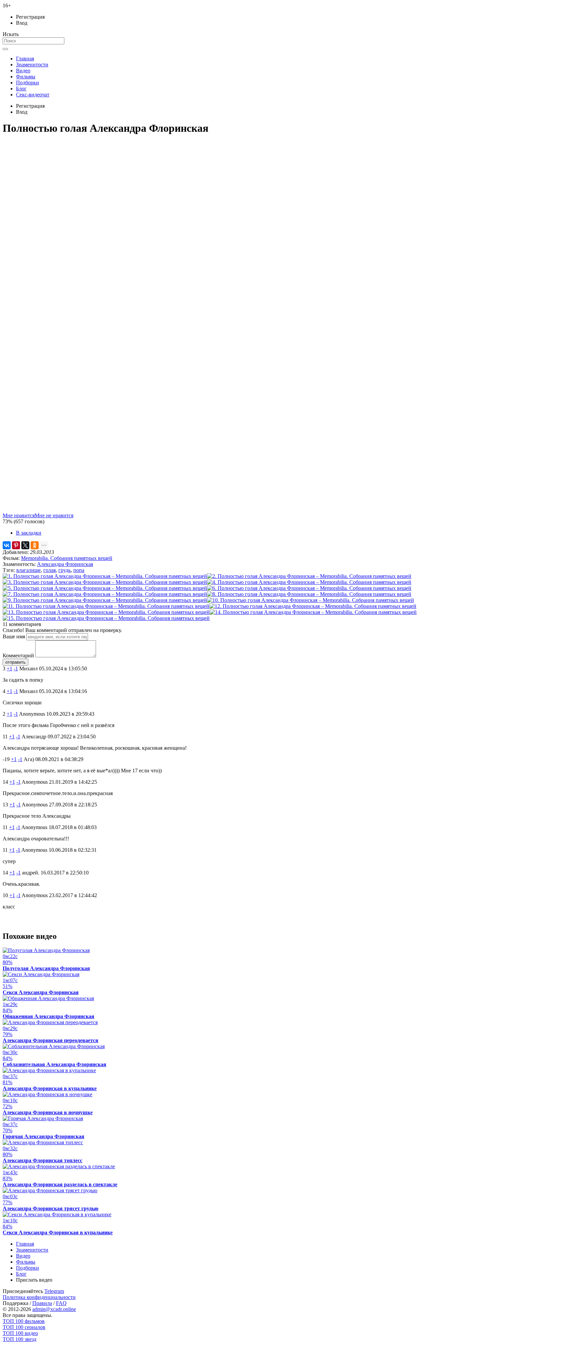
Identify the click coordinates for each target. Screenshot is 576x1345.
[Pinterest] (16, 545)
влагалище (28, 570)
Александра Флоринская (65, 564)
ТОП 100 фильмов (24, 1321)
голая (49, 570)
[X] (25, 545)
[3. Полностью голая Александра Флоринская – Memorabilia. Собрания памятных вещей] (105, 582)
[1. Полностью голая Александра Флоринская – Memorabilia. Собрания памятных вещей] (105, 576)
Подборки (27, 82)
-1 (16, 668)
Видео (23, 70)
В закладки (28, 533)
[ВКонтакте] (7, 545)
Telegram (54, 1291)
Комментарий (18, 655)
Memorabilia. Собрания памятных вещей (66, 558)
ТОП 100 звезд (19, 1339)
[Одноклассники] (35, 545)
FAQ (61, 1303)
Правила (42, 1303)
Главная (25, 58)
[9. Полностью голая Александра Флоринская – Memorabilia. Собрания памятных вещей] (105, 600)
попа (78, 570)
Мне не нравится (54, 515)
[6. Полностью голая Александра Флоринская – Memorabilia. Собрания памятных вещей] (309, 588)
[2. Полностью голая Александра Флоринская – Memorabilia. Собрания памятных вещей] (309, 576)
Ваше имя (14, 636)
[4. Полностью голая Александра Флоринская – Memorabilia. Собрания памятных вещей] (309, 582)
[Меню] (5, 49)
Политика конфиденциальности (39, 1297)
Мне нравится (19, 515)
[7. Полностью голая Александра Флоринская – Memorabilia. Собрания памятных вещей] (105, 594)
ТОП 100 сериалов (24, 1327)
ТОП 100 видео (20, 1333)
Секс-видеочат (32, 94)
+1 (9, 668)
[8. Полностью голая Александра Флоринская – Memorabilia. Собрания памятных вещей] (309, 594)
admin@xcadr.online (54, 1309)
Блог (21, 88)
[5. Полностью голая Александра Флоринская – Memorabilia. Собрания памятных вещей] (105, 588)
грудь (64, 570)
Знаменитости (32, 64)
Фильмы (25, 76)
